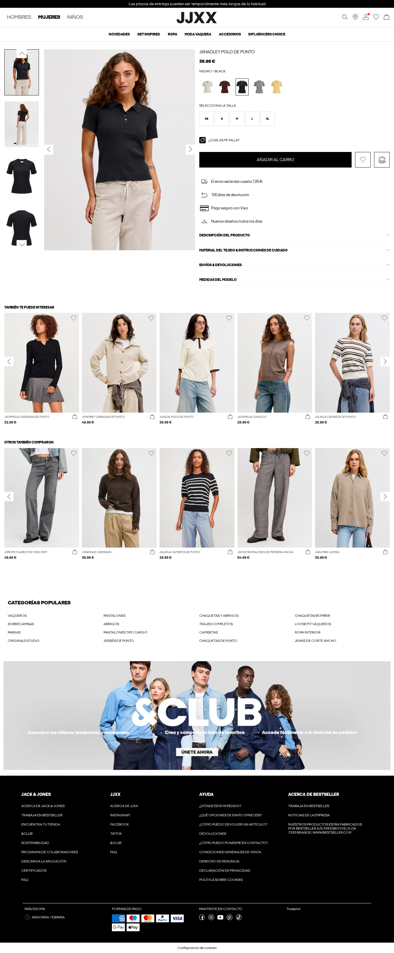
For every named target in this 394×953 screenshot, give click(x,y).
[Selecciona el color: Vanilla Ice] (207, 86)
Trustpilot (293, 909)
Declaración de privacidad (224, 871)
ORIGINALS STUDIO (24, 641)
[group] (41, 371)
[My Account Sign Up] (197, 715)
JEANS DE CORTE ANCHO (315, 641)
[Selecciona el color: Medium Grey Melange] (259, 86)
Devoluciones (212, 834)
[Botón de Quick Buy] (74, 417)
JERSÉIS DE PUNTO (119, 641)
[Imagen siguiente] (22, 244)
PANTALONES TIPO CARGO (125, 632)
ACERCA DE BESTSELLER (313, 794)
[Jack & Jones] (197, 22)
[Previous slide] (9, 361)
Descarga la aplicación (43, 861)
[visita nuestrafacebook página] (202, 919)
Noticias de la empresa (309, 815)
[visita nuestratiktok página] (239, 919)
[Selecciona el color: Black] (242, 86)
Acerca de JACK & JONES (43, 806)
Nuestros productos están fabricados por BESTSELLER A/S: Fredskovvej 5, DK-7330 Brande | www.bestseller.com (325, 828)
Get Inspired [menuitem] (148, 34)
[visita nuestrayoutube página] (220, 919)
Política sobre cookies (221, 880)
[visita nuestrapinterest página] (229, 919)
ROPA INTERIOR (307, 632)
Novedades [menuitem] (119, 34)
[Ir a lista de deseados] (376, 19)
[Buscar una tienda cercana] (355, 19)
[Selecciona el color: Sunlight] (276, 86)
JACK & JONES (36, 794)
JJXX (115, 794)
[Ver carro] (386, 17)
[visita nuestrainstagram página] (211, 919)
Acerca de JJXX (124, 806)
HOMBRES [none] (19, 17)
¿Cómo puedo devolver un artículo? (233, 824)
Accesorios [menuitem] (230, 34)
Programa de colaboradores (49, 852)
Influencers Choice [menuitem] (266, 34)
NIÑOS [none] (75, 17)
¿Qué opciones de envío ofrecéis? (230, 815)
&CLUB (27, 834)
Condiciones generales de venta (230, 852)
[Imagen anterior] (22, 53)
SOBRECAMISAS (21, 624)
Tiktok (116, 834)
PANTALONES (114, 616)
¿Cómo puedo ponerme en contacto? (233, 843)
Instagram (120, 815)
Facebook (119, 824)
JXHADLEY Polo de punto (227, 51)
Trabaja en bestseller (42, 815)
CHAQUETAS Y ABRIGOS (219, 616)
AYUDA (206, 794)
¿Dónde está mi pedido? (220, 806)
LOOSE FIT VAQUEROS (313, 624)
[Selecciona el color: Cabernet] (224, 86)
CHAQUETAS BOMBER (312, 616)
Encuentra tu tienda (40, 824)
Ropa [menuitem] (172, 34)
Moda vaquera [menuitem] (198, 34)
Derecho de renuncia (219, 861)
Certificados (33, 871)
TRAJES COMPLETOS (216, 624)
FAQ (24, 880)
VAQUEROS (17, 616)
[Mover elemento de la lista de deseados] (363, 160)
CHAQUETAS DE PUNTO (218, 641)
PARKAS (14, 632)
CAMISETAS (208, 632)
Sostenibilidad (35, 843)
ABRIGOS (111, 624)
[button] (206, 119)
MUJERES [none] (49, 17)
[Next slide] (385, 361)
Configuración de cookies (197, 948)
